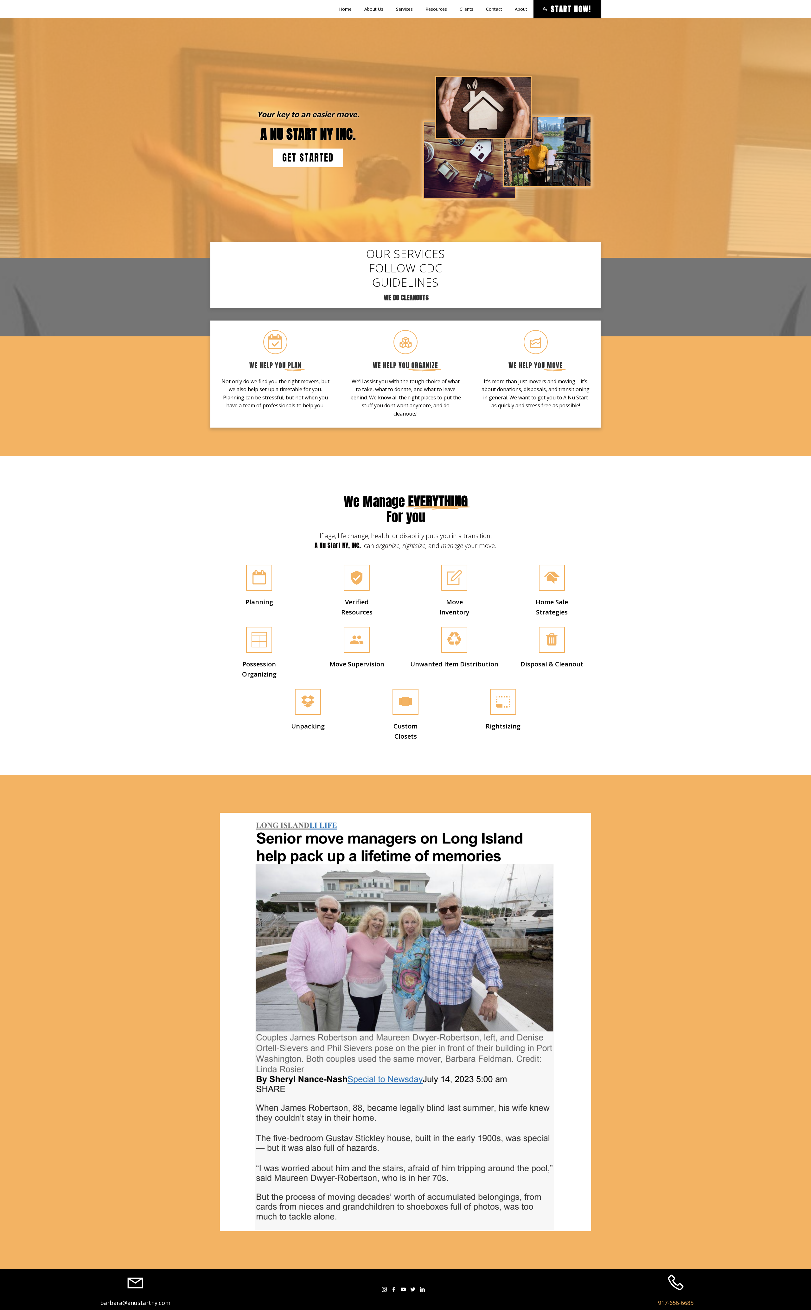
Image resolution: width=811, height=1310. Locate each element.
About (521, 9)
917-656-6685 (675, 1303)
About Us (373, 9)
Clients (466, 9)
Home (345, 9)
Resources (436, 9)
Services (404, 9)
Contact (494, 9)
